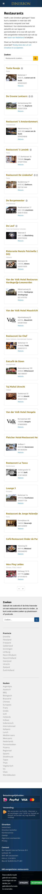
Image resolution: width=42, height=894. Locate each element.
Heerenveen (29, 447)
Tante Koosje (13, 68)
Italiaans (6, 729)
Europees (7, 704)
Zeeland (6, 667)
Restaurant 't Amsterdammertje (23, 121)
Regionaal (7, 750)
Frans (5, 707)
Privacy (4, 841)
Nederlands (8, 741)
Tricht (26, 346)
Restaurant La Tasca (17, 463)
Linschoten (29, 210)
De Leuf (10, 226)
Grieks (6, 711)
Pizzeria (6, 747)
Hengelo (27, 159)
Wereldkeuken (9, 775)
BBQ (5, 692)
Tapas (5, 759)
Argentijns (7, 686)
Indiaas (6, 720)
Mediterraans (9, 735)
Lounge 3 (11, 488)
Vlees (5, 772)
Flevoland (7, 639)
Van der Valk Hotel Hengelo (21, 412)
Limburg (6, 652)
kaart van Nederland (15, 37)
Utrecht (26, 396)
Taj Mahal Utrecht (15, 386)
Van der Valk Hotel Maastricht (22, 310)
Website (20, 86)
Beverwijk (28, 523)
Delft (25, 473)
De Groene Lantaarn (16, 96)
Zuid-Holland (8, 670)
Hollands (7, 717)
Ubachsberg (28, 235)
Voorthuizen (28, 498)
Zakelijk (5, 835)
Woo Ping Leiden (15, 564)
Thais (5, 762)
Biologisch (7, 695)
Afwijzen (24, 883)
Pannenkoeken (9, 744)
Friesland (7, 642)
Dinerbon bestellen (9, 830)
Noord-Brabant (9, 655)
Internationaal (9, 726)
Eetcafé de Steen (15, 361)
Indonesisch (8, 723)
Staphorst (28, 106)
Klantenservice (7, 833)
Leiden (26, 574)
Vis (4, 769)
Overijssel (7, 661)
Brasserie (7, 698)
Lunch (5, 732)
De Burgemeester (15, 200)
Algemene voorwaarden (11, 838)
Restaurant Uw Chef (16, 336)
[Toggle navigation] (3, 3)
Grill (5, 714)
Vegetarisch (8, 765)
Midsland (27, 549)
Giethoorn (28, 185)
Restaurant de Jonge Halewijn (22, 513)
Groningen (7, 649)
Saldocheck (6, 827)
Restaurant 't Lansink (17, 149)
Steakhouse (8, 756)
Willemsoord (28, 371)
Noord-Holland (9, 658)
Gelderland (8, 645)
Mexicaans (7, 738)
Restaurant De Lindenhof (19, 175)
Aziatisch (7, 689)
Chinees (6, 701)
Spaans (6, 753)
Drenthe (6, 636)
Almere (27, 264)
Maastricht (28, 320)
